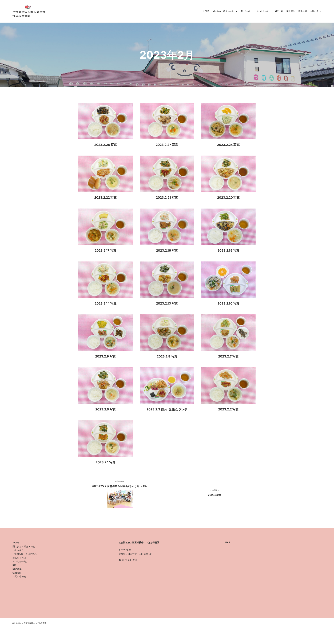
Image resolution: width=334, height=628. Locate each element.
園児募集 (17, 569)
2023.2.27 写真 (167, 145)
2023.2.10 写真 (228, 303)
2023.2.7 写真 (228, 356)
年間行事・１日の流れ (25, 553)
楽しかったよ (19, 557)
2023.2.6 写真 (105, 409)
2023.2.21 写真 (167, 197)
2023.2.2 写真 (228, 409)
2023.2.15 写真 (228, 250)
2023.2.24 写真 (228, 145)
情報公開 (17, 572)
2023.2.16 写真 (167, 250)
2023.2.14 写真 (106, 303)
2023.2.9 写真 (105, 356)
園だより (17, 565)
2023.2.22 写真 (105, 197)
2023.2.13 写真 (167, 303)
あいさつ (18, 550)
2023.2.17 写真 (105, 250)
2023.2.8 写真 (167, 356)
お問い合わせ (19, 576)
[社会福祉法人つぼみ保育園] (28, 11)
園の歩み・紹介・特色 (24, 546)
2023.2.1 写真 (106, 462)
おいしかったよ (20, 561)
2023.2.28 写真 (105, 145)
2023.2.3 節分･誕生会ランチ (167, 409)
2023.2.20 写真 (228, 197)
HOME (16, 542)
